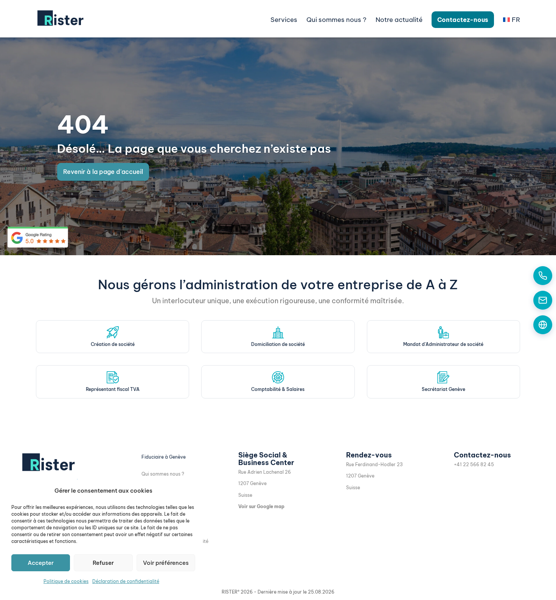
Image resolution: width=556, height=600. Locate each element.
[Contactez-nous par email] (542, 300)
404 (83, 124)
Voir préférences (166, 562)
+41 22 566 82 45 (474, 464)
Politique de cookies (66, 581)
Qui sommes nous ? (162, 474)
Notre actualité (399, 19)
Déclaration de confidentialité (125, 581)
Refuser (103, 562)
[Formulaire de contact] (542, 324)
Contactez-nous (462, 19)
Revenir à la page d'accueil (103, 171)
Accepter (41, 562)
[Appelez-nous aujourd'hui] (542, 275)
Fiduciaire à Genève (163, 457)
